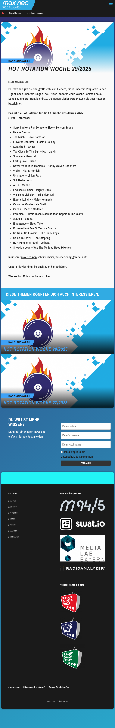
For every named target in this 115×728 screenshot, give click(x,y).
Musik (12, 518)
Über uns (13, 530)
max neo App (29, 257)
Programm (14, 512)
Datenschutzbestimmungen (77, 456)
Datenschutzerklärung (34, 687)
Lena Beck (24, 82)
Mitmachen (14, 536)
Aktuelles (13, 506)
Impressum (15, 687)
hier (53, 266)
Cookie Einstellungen (59, 687)
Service (13, 500)
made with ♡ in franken (57, 701)
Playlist (13, 524)
